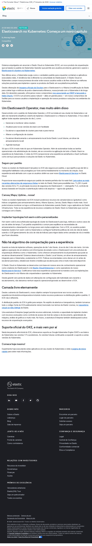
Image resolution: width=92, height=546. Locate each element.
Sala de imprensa (14, 424)
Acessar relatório (55, 2)
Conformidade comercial (69, 447)
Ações (10, 476)
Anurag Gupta (9, 37)
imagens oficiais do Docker (31, 88)
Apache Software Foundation (18, 533)
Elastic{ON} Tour (14, 491)
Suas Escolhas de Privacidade (28, 537)
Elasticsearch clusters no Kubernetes (18, 70)
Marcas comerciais (13, 515)
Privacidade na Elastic (68, 443)
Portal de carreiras (14, 440)
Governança (12, 469)
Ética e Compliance (67, 450)
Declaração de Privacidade (16, 518)
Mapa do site (30, 518)
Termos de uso (26, 515)
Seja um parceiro (66, 424)
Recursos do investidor (16, 466)
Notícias (23, 28)
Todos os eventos (14, 498)
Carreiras (10, 436)
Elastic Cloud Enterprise (43, 268)
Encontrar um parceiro (68, 414)
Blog (9, 421)
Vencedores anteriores (16, 488)
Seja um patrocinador (15, 495)
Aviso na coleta (12, 537)
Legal (61, 436)
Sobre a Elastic (13, 414)
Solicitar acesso (65, 421)
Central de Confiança (67, 440)
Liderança (11, 418)
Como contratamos (15, 443)
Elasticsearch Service (68, 173)
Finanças (11, 472)
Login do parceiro (66, 418)
